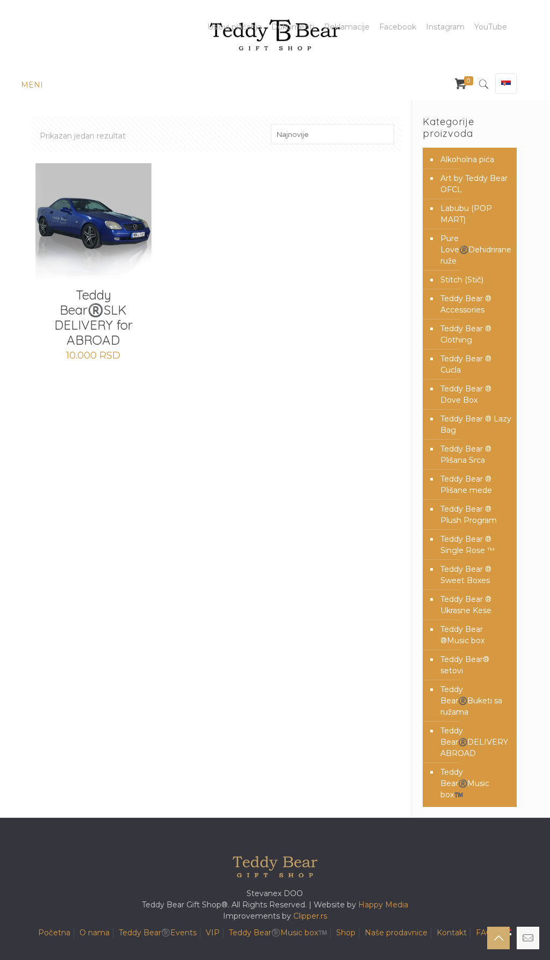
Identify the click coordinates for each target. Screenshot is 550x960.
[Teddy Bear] (275, 35)
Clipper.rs (310, 916)
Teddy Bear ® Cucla (465, 364)
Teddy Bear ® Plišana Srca (465, 454)
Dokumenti (292, 27)
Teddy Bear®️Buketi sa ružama (471, 701)
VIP (213, 932)
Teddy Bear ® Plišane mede (466, 484)
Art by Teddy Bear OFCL (474, 183)
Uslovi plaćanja (234, 27)
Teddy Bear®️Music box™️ (464, 783)
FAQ (484, 932)
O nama (94, 932)
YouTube (490, 27)
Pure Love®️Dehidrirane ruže (475, 250)
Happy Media (383, 905)
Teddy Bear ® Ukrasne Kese (465, 604)
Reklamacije (347, 27)
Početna (54, 932)
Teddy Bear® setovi (464, 664)
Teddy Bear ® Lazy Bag (475, 424)
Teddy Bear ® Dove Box (465, 394)
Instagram (445, 27)
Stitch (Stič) (461, 280)
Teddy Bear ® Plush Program (468, 514)
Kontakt (452, 932)
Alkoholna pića (467, 159)
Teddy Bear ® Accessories (465, 304)
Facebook (397, 27)
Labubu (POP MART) (466, 213)
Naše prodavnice (396, 932)
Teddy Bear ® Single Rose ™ (467, 544)
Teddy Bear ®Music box (462, 634)
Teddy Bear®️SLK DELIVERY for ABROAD (93, 317)
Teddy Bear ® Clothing (465, 334)
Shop (346, 932)
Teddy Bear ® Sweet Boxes (465, 574)
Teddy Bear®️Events (158, 932)
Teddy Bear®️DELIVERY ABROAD (474, 742)
